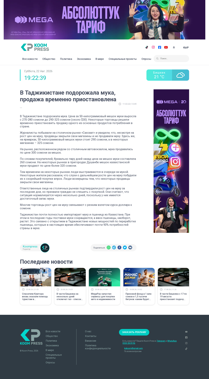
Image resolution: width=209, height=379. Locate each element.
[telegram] (114, 247)
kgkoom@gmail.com (133, 348)
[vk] (130, 247)
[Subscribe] (174, 47)
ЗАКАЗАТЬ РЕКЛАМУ (134, 332)
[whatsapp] (109, 247)
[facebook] (119, 247)
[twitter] (125, 247)
